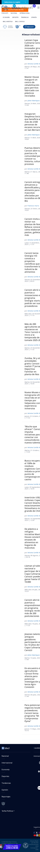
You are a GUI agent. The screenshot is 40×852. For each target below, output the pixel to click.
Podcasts (5, 13)
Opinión (34, 17)
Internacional (25, 13)
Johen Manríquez (34, 100)
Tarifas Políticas (7, 811)
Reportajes (6, 796)
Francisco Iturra (33, 206)
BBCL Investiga (8, 21)
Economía (6, 17)
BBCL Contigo (20, 21)
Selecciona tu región (12, 2)
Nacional (14, 13)
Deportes (15, 17)
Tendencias (25, 17)
